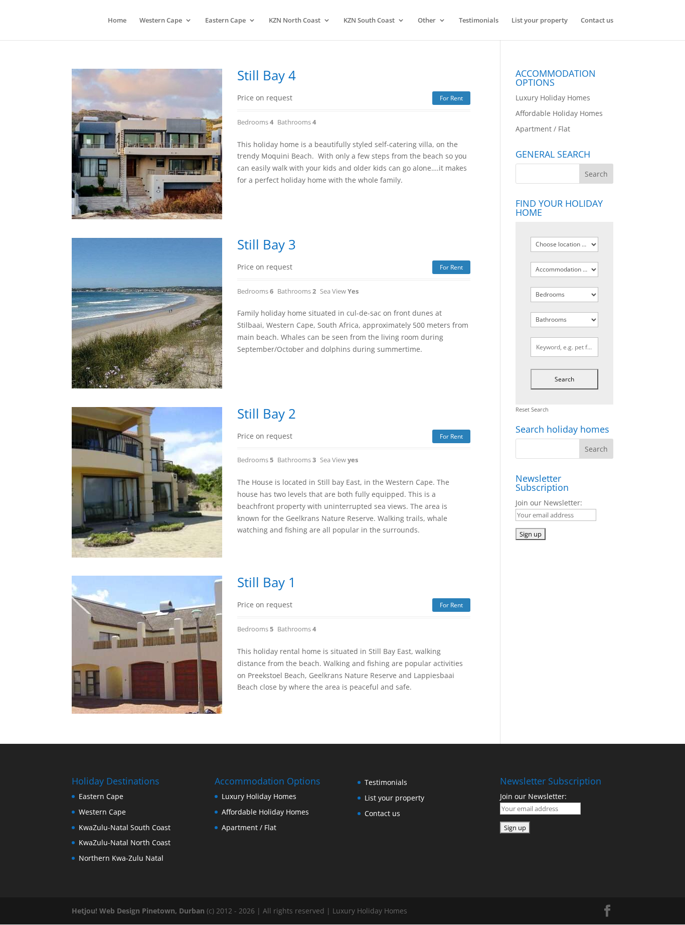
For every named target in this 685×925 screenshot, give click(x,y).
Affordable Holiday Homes (559, 113)
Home (117, 21)
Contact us (597, 21)
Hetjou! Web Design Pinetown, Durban (138, 910)
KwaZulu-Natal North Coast (124, 842)
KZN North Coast (294, 21)
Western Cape (160, 21)
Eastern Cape (225, 21)
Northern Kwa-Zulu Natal (121, 858)
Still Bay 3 (266, 244)
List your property (539, 21)
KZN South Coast (369, 21)
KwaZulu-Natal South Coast (124, 827)
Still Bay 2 (266, 414)
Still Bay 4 (266, 75)
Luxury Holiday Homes (553, 97)
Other (427, 21)
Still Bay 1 (266, 582)
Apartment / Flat (543, 129)
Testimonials (478, 21)
